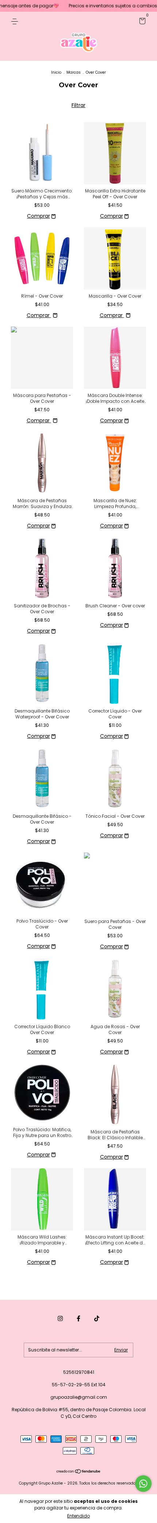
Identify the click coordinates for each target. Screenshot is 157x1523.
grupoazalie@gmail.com (78, 1397)
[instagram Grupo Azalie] (60, 1318)
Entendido (78, 1516)
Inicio (56, 72)
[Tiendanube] (79, 1472)
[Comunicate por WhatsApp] (143, 1483)
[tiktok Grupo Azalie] (97, 1318)
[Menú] (16, 21)
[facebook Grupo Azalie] (78, 1318)
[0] (141, 22)
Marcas (73, 72)
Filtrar (78, 105)
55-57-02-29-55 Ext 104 (79, 1385)
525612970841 (78, 1372)
